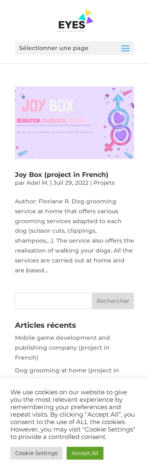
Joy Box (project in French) (61, 175)
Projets (104, 182)
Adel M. (37, 182)
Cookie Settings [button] (36, 453)
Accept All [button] (85, 453)
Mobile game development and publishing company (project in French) (62, 347)
